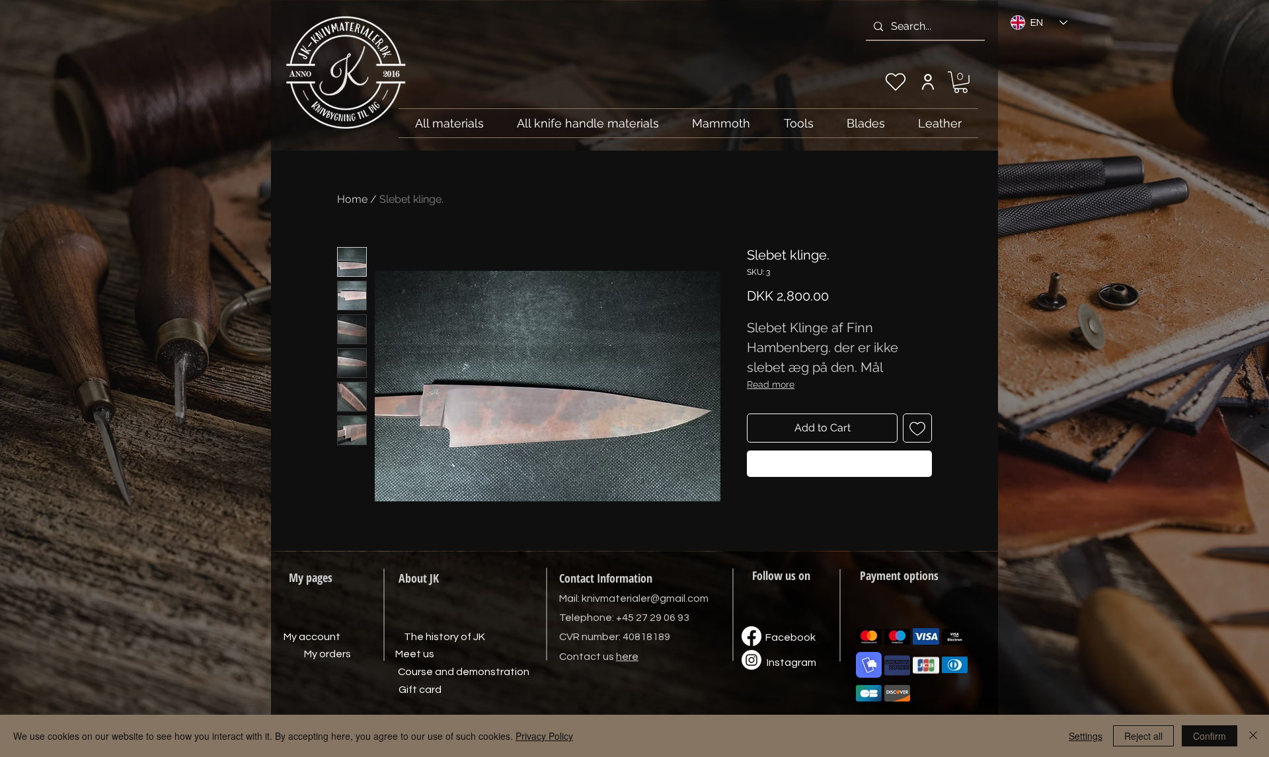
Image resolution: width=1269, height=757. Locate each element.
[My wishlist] (895, 82)
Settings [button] (1085, 735)
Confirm (1209, 735)
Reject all (1143, 735)
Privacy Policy (544, 735)
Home (352, 199)
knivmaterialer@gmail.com (645, 598)
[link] (961, 82)
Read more (770, 384)
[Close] (1253, 735)
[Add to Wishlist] (917, 428)
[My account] (927, 82)
